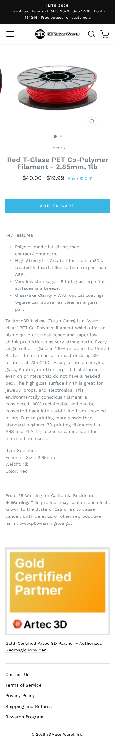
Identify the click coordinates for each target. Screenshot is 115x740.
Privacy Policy (20, 695)
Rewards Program (24, 716)
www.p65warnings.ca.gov (46, 523)
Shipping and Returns (28, 706)
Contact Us (17, 674)
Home (56, 147)
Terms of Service (23, 684)
